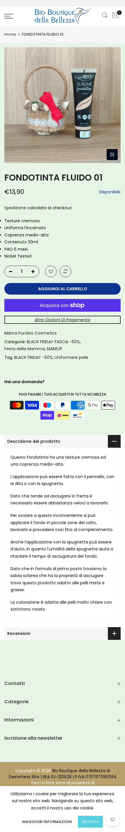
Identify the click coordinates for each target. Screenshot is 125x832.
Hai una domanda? (24, 382)
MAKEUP (54, 349)
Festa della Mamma (24, 349)
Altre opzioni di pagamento (62, 320)
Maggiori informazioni (47, 821)
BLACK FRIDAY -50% (33, 357)
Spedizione (15, 208)
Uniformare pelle (71, 357)
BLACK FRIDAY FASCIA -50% (53, 342)
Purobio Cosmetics (37, 333)
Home (10, 34)
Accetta (90, 821)
